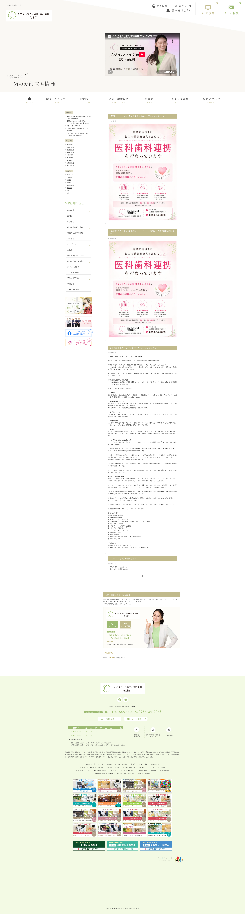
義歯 (68, 190)
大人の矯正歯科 (73, 273)
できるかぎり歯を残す (73, 126)
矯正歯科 (69, 188)
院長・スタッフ (98, 764)
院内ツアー (110, 764)
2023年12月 (70, 147)
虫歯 (68, 193)
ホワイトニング (73, 267)
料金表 (112, 658)
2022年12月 (70, 163)
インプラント (71, 175)
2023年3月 (70, 160)
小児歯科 (69, 177)
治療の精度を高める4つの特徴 (104, 773)
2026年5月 (70, 144)
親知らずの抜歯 (73, 289)
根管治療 (70, 222)
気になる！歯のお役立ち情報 (125, 773)
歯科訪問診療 (71, 185)
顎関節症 (70, 284)
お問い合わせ (155, 764)
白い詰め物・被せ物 (75, 261)
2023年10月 (70, 152)
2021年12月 (70, 165)
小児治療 (70, 239)
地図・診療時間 (122, 764)
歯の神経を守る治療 (75, 227)
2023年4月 (70, 158)
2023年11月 (70, 150)
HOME (88, 764)
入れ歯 (70, 250)
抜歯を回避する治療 (75, 233)
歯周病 (69, 182)
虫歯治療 (70, 210)
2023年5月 (70, 155)
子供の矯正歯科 (73, 278)
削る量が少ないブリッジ (76, 256)
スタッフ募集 (143, 764)
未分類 (69, 180)
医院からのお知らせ (144, 773)
